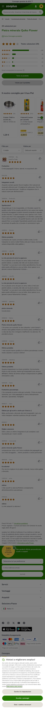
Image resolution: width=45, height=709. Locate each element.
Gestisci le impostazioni (22, 692)
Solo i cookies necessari (22, 705)
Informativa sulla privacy (14, 686)
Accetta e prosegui (22, 698)
